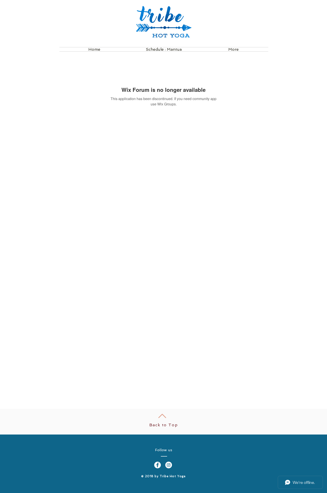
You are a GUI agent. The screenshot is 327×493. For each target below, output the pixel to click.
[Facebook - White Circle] (157, 465)
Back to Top (163, 425)
